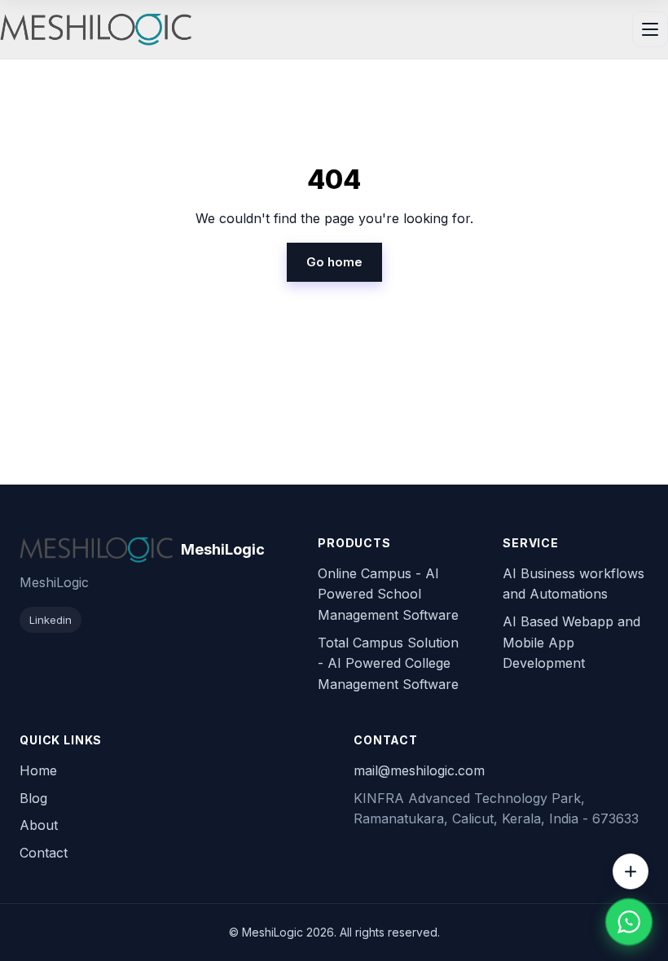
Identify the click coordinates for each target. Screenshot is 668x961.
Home (38, 770)
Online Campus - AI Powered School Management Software (388, 594)
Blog (33, 798)
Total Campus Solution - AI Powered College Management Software (388, 663)
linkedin (50, 619)
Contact (44, 853)
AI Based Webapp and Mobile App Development (571, 642)
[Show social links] (630, 871)
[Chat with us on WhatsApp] (629, 922)
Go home (334, 262)
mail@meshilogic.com (419, 770)
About (39, 825)
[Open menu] (650, 29)
